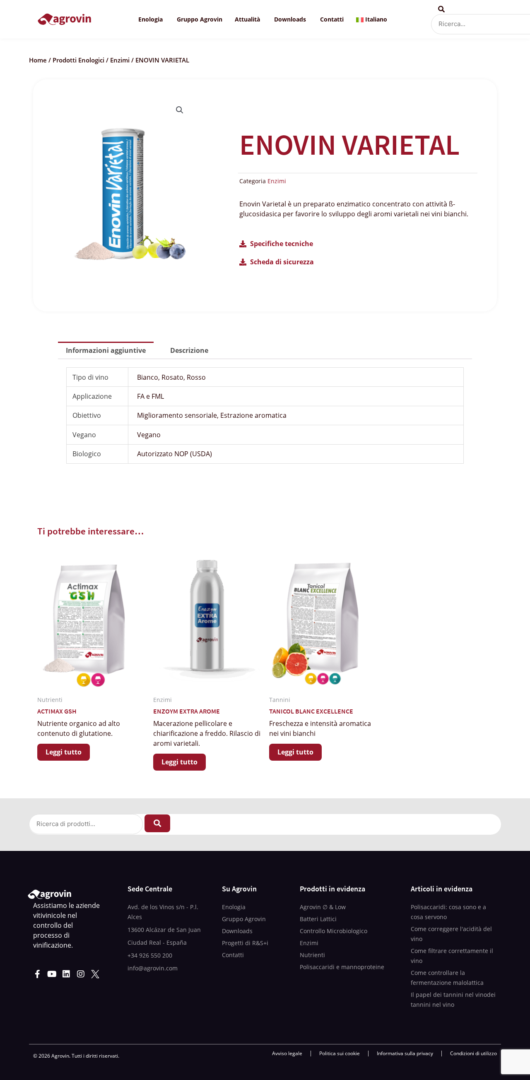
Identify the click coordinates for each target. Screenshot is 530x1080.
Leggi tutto (64, 752)
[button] (179, 110)
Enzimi (120, 60)
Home (38, 60)
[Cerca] (157, 823)
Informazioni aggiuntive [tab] (106, 350)
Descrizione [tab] (189, 350)
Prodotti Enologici (78, 60)
